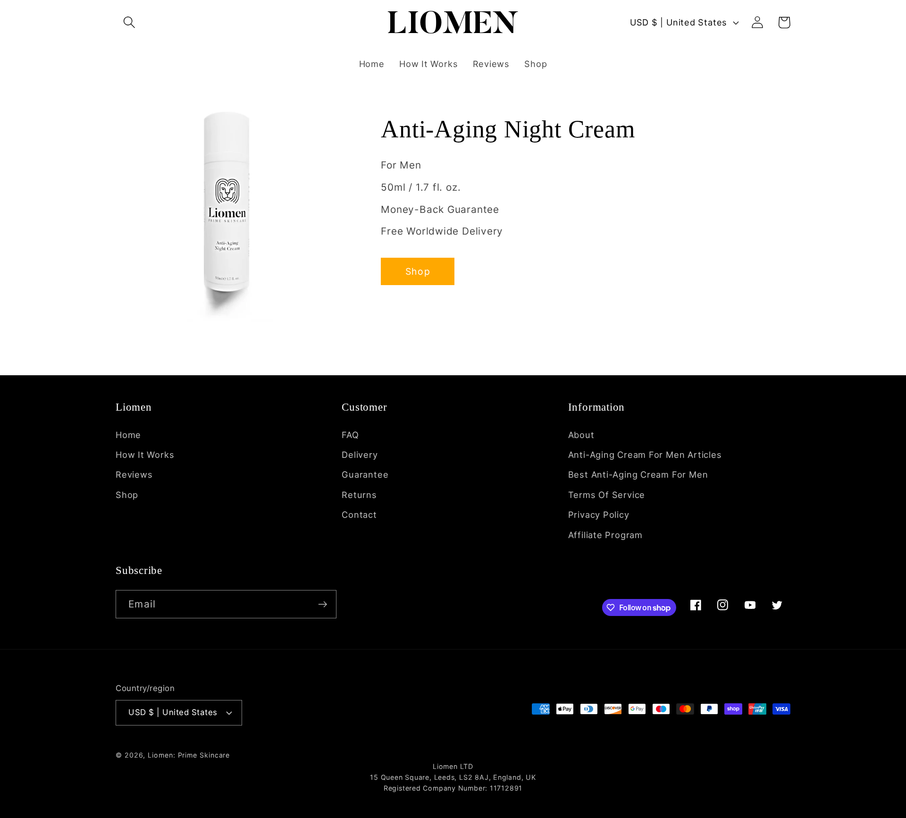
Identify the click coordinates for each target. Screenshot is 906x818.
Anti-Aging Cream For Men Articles (645, 454)
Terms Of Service (606, 494)
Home (128, 435)
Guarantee (365, 474)
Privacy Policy (598, 514)
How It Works (145, 454)
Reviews (134, 474)
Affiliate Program (605, 535)
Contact (359, 514)
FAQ (350, 435)
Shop (417, 271)
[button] (129, 22)
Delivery (360, 454)
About (581, 435)
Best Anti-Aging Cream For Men (638, 474)
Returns (359, 494)
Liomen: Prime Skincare (189, 755)
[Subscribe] (322, 604)
